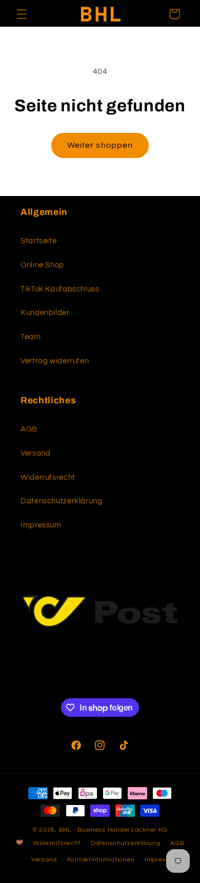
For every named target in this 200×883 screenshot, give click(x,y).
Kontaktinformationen (101, 859)
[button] (21, 14)
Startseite (38, 241)
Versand (35, 453)
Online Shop (42, 265)
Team (31, 337)
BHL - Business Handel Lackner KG (113, 830)
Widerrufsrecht (48, 477)
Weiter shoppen (100, 145)
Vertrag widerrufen (55, 361)
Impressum (41, 525)
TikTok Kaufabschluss (60, 289)
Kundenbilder (45, 313)
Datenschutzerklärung (62, 501)
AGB (29, 429)
